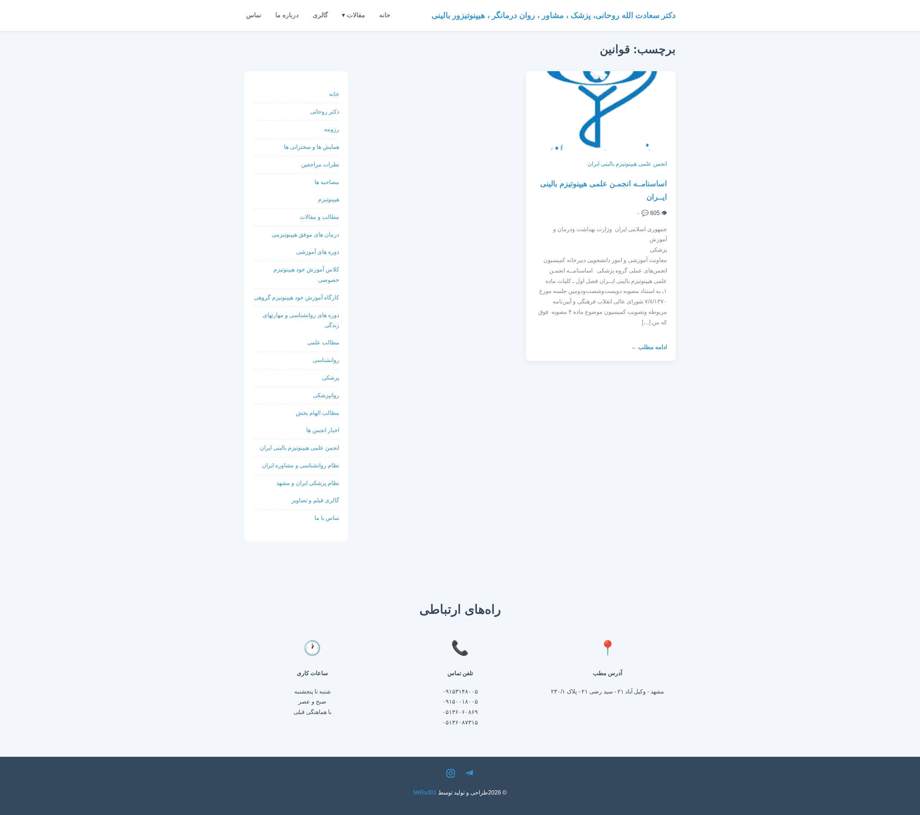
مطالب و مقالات (319, 217)
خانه (384, 15)
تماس (253, 15)
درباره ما (287, 15)
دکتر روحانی (324, 112)
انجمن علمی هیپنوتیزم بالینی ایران (627, 164)
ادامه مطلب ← (649, 347)
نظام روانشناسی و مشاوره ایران (300, 465)
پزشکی (330, 378)
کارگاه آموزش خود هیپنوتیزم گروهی (296, 297)
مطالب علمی (323, 342)
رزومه (331, 129)
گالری (320, 15)
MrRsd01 (425, 792)
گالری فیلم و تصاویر (315, 500)
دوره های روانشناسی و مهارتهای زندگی (301, 320)
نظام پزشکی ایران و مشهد (307, 483)
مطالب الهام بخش (317, 413)
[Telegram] (469, 775)
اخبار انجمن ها (322, 430)
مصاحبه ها (326, 182)
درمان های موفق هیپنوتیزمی (305, 235)
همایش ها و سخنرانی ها (311, 147)
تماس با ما (326, 518)
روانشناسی (326, 360)
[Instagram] (451, 775)
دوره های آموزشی (317, 252)
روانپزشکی (326, 395)
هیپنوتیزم (328, 199)
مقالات (356, 15)
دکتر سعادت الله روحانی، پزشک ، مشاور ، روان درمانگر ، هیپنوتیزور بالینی (554, 15)
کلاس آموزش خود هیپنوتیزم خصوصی (306, 274)
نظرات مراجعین (320, 164)
